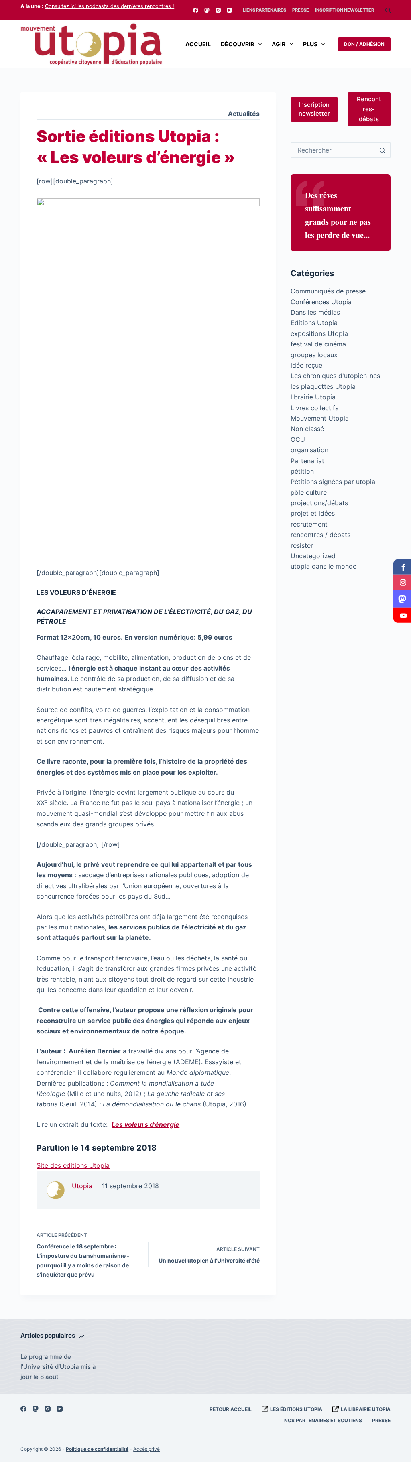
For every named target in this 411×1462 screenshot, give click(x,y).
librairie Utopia (313, 397)
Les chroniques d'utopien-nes (335, 376)
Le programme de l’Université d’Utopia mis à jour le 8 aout (58, 1367)
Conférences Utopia (321, 302)
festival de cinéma (318, 344)
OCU (298, 439)
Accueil (198, 44)
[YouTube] (229, 10)
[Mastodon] (207, 10)
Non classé (307, 429)
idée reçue (306, 365)
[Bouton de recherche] (382, 150)
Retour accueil (231, 1409)
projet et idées (313, 513)
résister (302, 545)
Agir (278, 44)
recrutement (309, 524)
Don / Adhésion (364, 44)
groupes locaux (314, 355)
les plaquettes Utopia (323, 386)
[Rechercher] (388, 10)
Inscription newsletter (314, 109)
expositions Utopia (319, 333)
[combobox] (333, 150)
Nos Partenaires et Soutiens (323, 1420)
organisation (309, 450)
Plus (310, 44)
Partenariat (307, 461)
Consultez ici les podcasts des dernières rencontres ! (109, 6)
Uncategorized (313, 556)
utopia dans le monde (323, 566)
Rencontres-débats (369, 109)
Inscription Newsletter (344, 10)
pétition (302, 471)
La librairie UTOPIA (366, 1409)
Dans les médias (315, 312)
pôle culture (309, 492)
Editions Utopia (314, 323)
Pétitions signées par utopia (333, 482)
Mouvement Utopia (320, 418)
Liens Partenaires (264, 10)
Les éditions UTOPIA (296, 1409)
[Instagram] (218, 10)
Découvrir (237, 44)
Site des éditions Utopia (73, 1165)
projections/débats (319, 503)
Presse (300, 10)
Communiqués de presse (328, 291)
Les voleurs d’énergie (145, 1124)
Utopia (82, 1186)
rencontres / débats (320, 535)
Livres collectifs (314, 408)
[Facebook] (195, 10)
